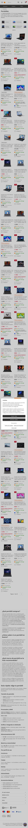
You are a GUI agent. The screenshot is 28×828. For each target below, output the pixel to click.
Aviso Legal (14, 427)
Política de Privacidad (18, 425)
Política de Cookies (9, 425)
